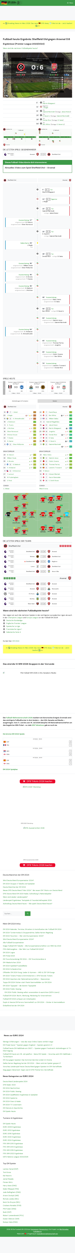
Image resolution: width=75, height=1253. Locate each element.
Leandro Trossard (55, 468)
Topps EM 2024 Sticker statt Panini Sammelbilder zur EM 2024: (27, 982)
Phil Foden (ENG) (9, 1209)
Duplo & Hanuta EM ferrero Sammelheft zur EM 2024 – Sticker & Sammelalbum (34, 1002)
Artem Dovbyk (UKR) (11, 1195)
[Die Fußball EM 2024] (11, 3)
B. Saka (60, 120)
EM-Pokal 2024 (9, 956)
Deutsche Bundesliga (14, 620)
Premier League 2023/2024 (34, 58)
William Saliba (53, 419)
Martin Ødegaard (49, 103)
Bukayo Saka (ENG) (10, 1222)
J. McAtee (10, 428)
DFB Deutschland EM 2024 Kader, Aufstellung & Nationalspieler (27, 894)
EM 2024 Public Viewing (12, 989)
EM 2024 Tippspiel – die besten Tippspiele (19, 986)
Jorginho (52, 431)
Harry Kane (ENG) (10, 1186)
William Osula (11, 458)
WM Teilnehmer (38, 725)
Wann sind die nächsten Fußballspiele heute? (20, 48)
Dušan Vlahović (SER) (11, 1219)
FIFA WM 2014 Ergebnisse (13, 1147)
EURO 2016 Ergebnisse (11, 1134)
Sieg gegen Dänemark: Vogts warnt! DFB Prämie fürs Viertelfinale (28, 1070)
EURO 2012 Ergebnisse (11, 1130)
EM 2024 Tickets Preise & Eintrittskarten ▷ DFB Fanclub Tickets (27, 976)
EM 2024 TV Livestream (12, 1105)
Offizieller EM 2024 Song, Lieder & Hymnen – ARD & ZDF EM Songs (29, 972)
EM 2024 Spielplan (10, 769)
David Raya (53, 412)
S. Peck (9, 481)
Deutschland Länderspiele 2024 (15, 1081)
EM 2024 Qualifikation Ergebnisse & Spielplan (20, 1095)
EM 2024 (15, 641)
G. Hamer (10, 441)
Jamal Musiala (8, 1179)
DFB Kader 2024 (9, 1085)
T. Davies (10, 438)
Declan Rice (47, 120)
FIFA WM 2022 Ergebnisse (13, 1153)
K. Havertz (46, 116)
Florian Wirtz (8, 1182)
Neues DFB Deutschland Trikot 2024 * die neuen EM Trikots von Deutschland (32, 890)
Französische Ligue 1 (14, 629)
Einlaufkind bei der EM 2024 (13, 1006)
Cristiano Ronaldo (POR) (12, 1205)
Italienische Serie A (13, 632)
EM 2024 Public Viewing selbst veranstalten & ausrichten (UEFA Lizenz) (32, 992)
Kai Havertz (7, 1176)
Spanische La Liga (13, 626)
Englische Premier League (16, 623)
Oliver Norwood (12, 431)
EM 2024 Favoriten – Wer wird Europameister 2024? (23, 936)
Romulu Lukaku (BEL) (11, 1199)
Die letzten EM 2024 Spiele (13, 734)
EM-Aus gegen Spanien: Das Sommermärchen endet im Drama (27, 1060)
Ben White (46, 124)
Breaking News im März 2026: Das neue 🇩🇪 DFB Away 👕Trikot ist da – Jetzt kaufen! (40, 23)
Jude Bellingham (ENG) (12, 1192)
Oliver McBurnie (18, 444)
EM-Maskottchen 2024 (12, 962)
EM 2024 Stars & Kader (12, 1101)
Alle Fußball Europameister (13, 942)
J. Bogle (45, 108)
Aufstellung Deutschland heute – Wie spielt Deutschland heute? (27, 904)
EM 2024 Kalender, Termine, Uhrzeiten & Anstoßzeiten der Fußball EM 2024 (32, 929)
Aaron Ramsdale (54, 477)
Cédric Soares (54, 461)
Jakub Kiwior (65, 112)
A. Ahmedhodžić (18, 419)
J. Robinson (11, 422)
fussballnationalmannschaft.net (47, 1234)
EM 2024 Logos (9, 952)
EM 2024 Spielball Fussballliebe (15, 966)
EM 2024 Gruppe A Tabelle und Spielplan (19, 884)
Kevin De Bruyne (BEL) (11, 1202)
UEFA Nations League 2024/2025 (15, 1157)
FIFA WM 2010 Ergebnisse (13, 1143)
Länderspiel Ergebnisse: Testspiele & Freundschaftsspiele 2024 (27, 900)
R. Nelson (46, 471)
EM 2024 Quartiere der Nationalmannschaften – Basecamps (26, 979)
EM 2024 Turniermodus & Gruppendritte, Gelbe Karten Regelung (28, 933)
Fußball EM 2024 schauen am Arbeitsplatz (19, 999)
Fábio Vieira (47, 455)
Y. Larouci (10, 474)
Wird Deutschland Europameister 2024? (18, 880)
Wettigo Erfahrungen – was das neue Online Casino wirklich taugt (28, 1042)
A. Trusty (10, 425)
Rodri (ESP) (7, 1212)
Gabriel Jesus (53, 458)
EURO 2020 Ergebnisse (12, 1137)
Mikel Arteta (43, 489)
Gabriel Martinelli (49, 112)
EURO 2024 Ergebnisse (12, 1140)
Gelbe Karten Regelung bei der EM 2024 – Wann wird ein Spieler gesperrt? (32, 1063)
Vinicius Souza (12, 435)
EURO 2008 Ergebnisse (12, 1127)
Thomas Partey (54, 464)
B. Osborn (10, 455)
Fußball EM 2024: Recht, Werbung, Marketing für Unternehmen (27, 996)
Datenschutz (43, 1229)
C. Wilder (6, 489)
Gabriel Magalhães (52, 422)
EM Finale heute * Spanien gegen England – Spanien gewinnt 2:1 (27, 1045)
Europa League (32, 617)
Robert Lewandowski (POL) (13, 1215)
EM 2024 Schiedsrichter (12, 969)
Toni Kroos (7, 1172)
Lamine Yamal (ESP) (10, 1169)
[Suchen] (27, 913)
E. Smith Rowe (54, 481)
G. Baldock (16, 464)
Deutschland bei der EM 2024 (14, 887)
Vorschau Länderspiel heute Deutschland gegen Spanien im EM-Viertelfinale (32, 1066)
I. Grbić (15, 412)
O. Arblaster (11, 468)
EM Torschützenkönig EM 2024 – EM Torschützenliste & (24, 959)
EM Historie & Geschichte (13, 1108)
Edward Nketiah (54, 474)
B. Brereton (17, 471)
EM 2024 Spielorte (10, 1098)
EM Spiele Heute (9, 1111)
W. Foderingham (12, 477)
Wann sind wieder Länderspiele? (15, 897)
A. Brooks (10, 461)
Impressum (34, 1229)
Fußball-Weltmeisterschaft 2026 (19, 718)
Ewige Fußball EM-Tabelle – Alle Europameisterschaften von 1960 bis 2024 (32, 946)
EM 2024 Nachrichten (11, 1088)
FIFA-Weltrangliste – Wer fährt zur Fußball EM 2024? (23, 949)
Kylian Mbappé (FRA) (11, 1189)
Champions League (15, 617)
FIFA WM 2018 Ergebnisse (13, 1150)
